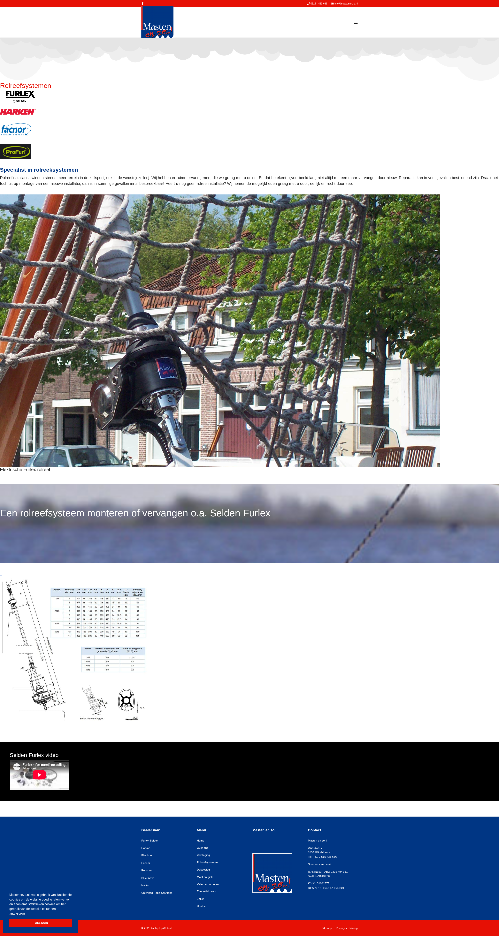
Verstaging (203, 855)
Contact (201, 906)
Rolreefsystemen (207, 862)
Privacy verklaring (347, 928)
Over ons (202, 847)
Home (200, 840)
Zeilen (200, 898)
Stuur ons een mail (319, 864)
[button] (26, 913)
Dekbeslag (203, 869)
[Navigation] (356, 22)
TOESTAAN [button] (40, 922)
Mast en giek (205, 877)
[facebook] (142, 3)
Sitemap (327, 928)
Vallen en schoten (208, 884)
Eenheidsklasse (206, 891)
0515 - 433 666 (319, 3)
